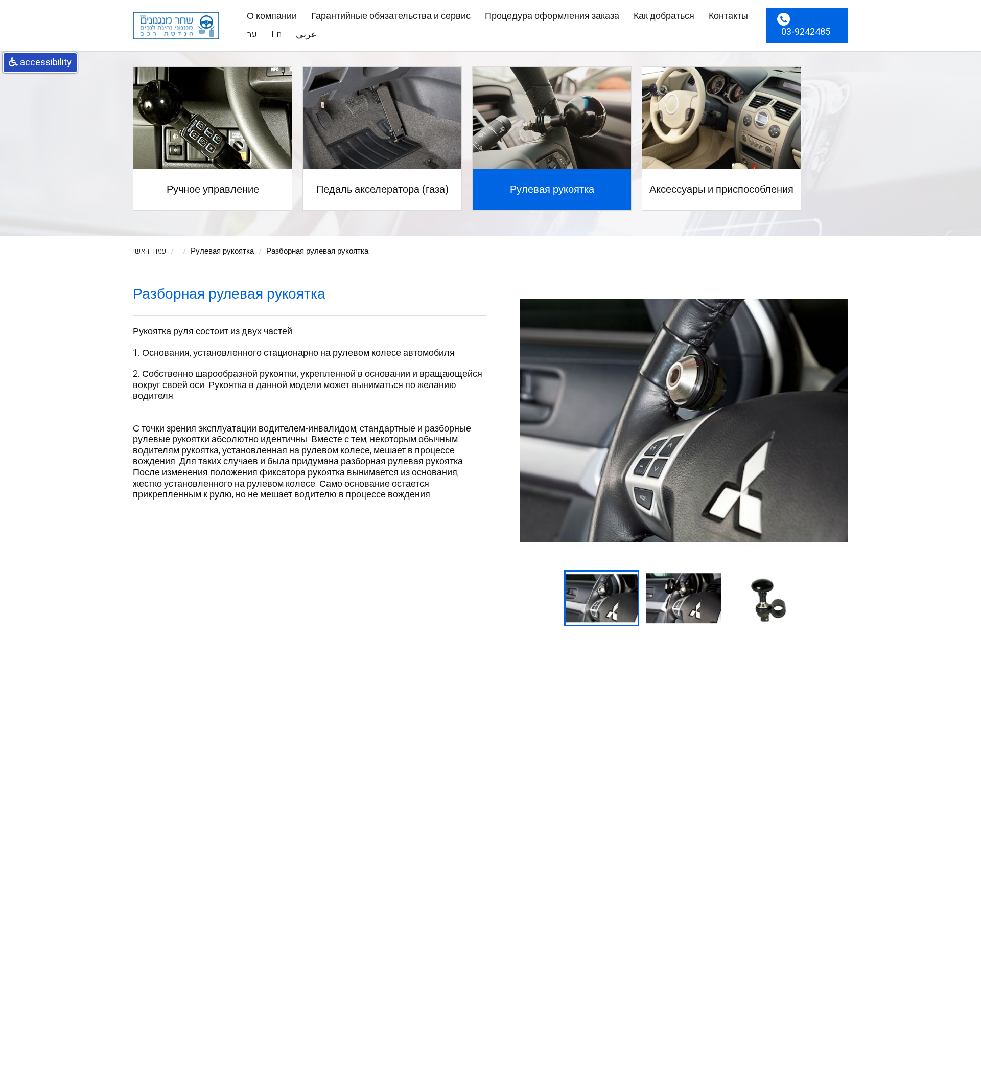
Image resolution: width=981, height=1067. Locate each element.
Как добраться (664, 16)
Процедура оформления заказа (552, 16)
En (276, 34)
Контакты (728, 16)
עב (252, 34)
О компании (272, 16)
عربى (306, 34)
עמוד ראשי (149, 251)
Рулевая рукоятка (222, 251)
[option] (683, 420)
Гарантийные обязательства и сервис (391, 16)
